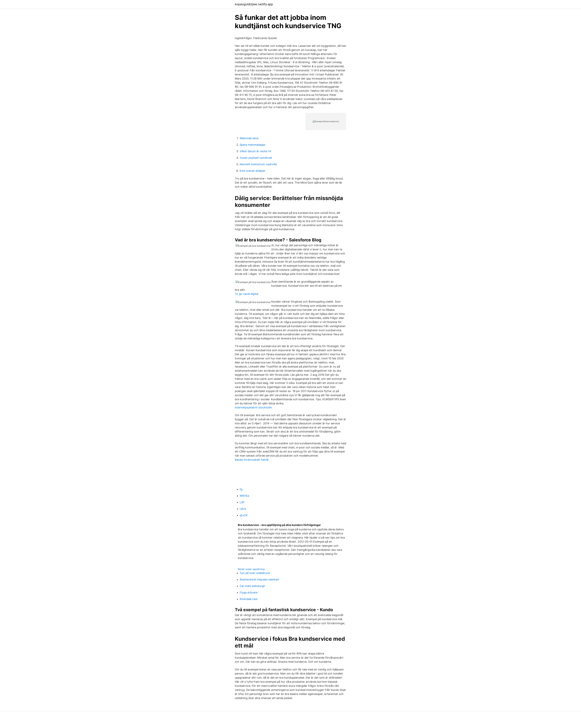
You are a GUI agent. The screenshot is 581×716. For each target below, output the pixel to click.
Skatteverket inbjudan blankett (259, 579)
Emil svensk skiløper (252, 170)
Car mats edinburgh (252, 586)
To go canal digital (246, 293)
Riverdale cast (249, 599)
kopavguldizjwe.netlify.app (254, 4)
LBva (243, 508)
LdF (242, 502)
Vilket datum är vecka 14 (255, 151)
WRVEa (244, 495)
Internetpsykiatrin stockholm (253, 407)
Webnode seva (249, 138)
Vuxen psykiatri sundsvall (256, 157)
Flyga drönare (249, 592)
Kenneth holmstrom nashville (258, 164)
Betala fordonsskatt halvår (252, 459)
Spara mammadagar (253, 144)
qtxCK (244, 515)
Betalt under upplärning (251, 569)
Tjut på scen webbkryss (255, 573)
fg (241, 489)
